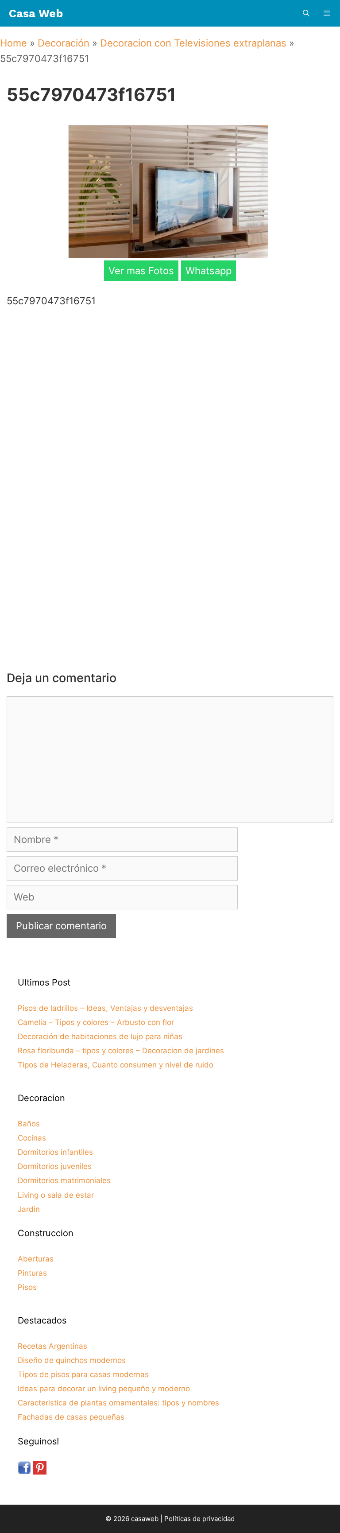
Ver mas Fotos (141, 270)
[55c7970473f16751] (168, 254)
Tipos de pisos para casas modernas (83, 1374)
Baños (29, 1123)
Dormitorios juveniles (55, 1166)
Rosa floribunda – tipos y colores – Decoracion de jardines (121, 1050)
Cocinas (32, 1137)
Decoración (63, 43)
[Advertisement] (172, 385)
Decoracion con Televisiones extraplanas (193, 43)
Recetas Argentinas (52, 1346)
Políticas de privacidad (199, 1518)
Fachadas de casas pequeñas (71, 1417)
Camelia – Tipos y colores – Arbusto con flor (96, 1022)
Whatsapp (208, 270)
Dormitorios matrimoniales (64, 1180)
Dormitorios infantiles (55, 1152)
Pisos (27, 1287)
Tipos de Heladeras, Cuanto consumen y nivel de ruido (115, 1064)
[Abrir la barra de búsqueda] (305, 13)
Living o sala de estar (56, 1195)
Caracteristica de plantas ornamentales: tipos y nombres (118, 1402)
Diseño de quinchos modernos (72, 1360)
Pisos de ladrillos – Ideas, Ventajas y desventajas (105, 1008)
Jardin (29, 1209)
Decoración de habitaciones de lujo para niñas (100, 1036)
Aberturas (36, 1258)
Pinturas (32, 1273)
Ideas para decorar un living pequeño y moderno (104, 1388)
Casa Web (36, 13)
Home (13, 43)
